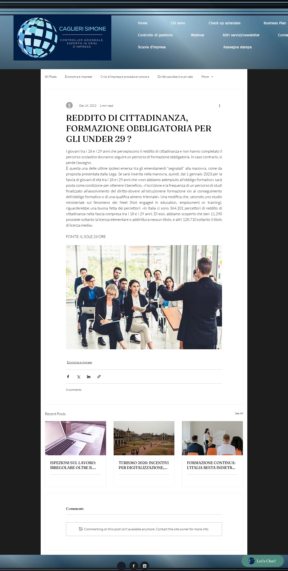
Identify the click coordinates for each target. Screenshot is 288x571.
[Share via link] (99, 377)
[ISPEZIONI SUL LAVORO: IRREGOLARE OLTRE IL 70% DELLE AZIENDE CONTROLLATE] (75, 438)
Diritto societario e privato (175, 77)
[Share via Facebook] (68, 377)
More (205, 77)
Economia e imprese (78, 77)
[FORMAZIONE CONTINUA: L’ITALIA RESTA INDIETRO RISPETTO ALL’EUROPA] (212, 438)
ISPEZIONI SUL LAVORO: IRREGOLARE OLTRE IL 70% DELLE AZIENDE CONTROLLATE (73, 465)
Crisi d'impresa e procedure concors (125, 77)
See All (239, 413)
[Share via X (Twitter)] (78, 377)
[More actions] (219, 105)
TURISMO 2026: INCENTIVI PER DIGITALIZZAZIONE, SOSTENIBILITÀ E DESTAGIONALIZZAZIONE (144, 465)
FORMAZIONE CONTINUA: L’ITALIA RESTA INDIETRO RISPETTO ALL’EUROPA (211, 465)
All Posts (51, 77)
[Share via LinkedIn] (89, 377)
